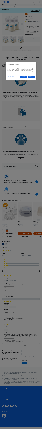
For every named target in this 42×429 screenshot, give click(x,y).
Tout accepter (31, 76)
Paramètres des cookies (10, 76)
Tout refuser (23, 76)
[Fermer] (34, 63)
